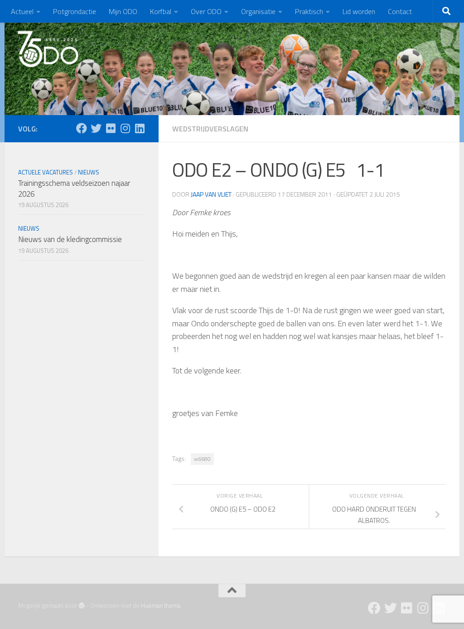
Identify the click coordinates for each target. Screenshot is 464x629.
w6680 (202, 459)
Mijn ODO (123, 11)
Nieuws (88, 172)
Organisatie (258, 11)
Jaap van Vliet (211, 194)
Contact (400, 11)
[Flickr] (110, 128)
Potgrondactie (74, 11)
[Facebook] (81, 128)
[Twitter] (96, 128)
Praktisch (309, 11)
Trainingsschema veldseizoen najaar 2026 (74, 188)
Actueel (22, 11)
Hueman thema (160, 605)
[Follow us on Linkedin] (139, 128)
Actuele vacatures (45, 172)
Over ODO (206, 11)
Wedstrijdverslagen (210, 128)
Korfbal (160, 11)
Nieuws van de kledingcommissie (70, 239)
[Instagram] (125, 128)
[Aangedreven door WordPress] (82, 606)
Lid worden (359, 11)
